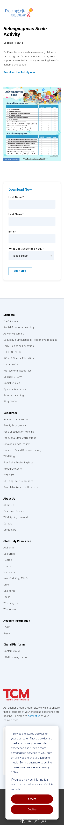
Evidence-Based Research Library (22, 450)
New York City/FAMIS (15, 578)
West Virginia (11, 603)
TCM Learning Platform (16, 657)
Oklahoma (9, 590)
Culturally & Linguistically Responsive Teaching (30, 339)
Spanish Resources (14, 389)
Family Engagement (14, 425)
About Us (9, 498)
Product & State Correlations (19, 438)
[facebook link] (22, 820)
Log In (6, 627)
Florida (7, 566)
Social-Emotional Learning (18, 327)
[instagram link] (36, 820)
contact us (34, 716)
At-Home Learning (13, 333)
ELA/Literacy (10, 321)
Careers (7, 523)
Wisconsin (9, 609)
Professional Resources (17, 370)
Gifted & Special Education (18, 358)
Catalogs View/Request (16, 444)
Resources (10, 413)
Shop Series (10, 401)
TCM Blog (9, 456)
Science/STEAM (12, 376)
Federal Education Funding (18, 431)
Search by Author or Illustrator (20, 487)
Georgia (8, 560)
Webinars (8, 475)
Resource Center (13, 468)
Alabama (8, 547)
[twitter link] (43, 820)
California (9, 553)
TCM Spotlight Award (15, 517)
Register (8, 633)
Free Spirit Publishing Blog (18, 462)
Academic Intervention (16, 419)
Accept (32, 799)
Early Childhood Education (18, 346)
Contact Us (9, 529)
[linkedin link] (29, 820)
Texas (6, 597)
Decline (32, 809)
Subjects (9, 314)
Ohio (6, 584)
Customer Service (13, 511)
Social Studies (11, 383)
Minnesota (9, 572)
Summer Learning (13, 395)
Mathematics (11, 364)
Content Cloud (11, 651)
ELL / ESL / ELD (12, 352)
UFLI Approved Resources (18, 481)
